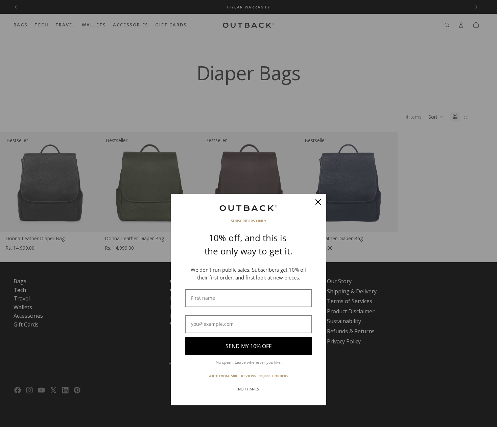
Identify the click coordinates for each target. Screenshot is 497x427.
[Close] (318, 202)
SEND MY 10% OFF (248, 346)
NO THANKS (248, 389)
